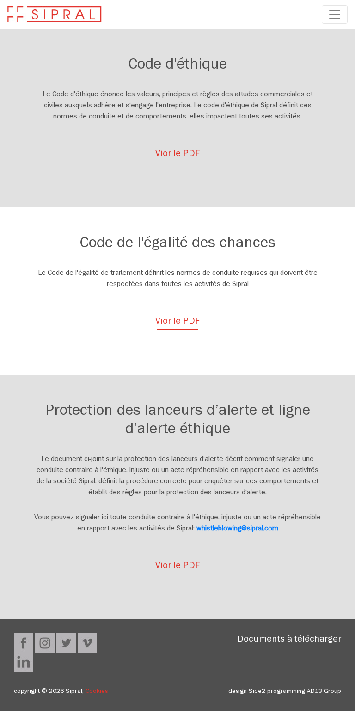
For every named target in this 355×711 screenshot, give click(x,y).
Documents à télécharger (289, 640)
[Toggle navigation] (335, 14)
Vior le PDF (177, 154)
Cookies (97, 692)
